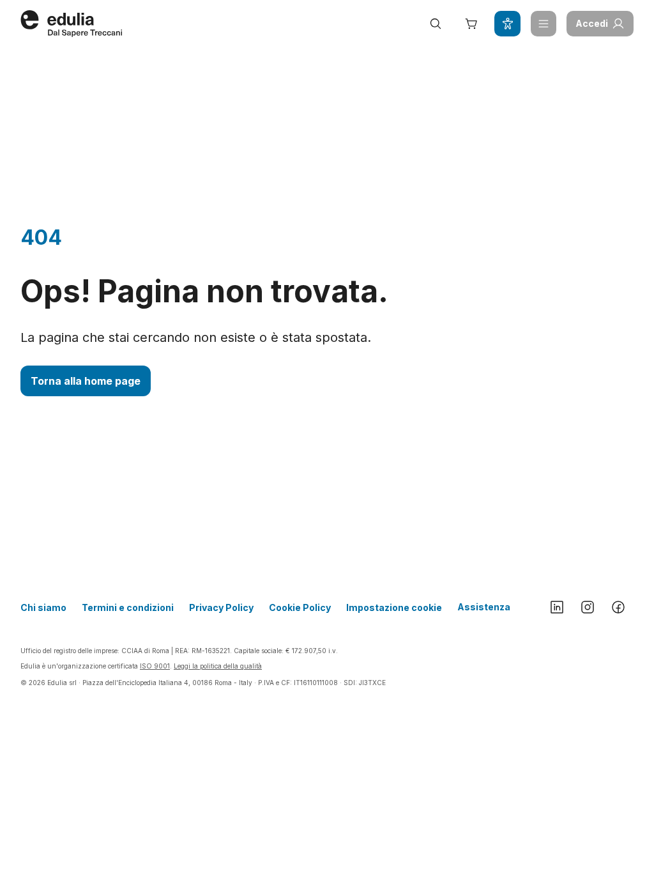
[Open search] (435, 23)
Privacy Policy (221, 607)
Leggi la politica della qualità (218, 666)
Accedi (591, 23)
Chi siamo (43, 607)
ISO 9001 (155, 666)
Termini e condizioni (128, 607)
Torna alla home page (86, 381)
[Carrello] (471, 23)
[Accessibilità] (507, 23)
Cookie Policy (300, 607)
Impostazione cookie (394, 607)
